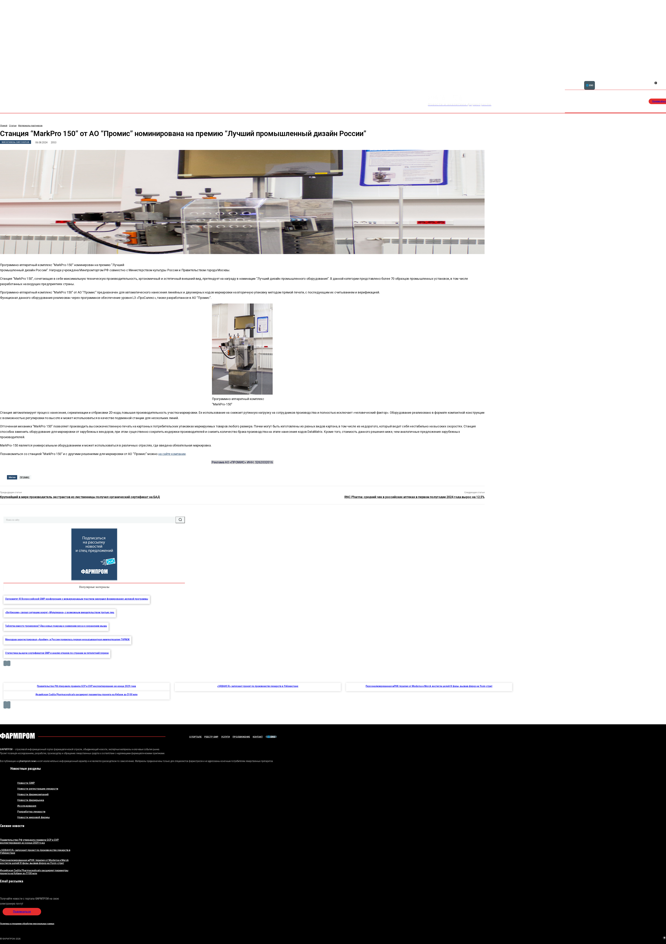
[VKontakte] (656, 938)
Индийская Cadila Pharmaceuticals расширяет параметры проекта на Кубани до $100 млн (87, 694)
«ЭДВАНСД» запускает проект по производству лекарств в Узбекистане (257, 686)
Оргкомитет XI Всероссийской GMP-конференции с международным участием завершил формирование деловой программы (76, 598)
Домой (3, 125)
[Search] (180, 520)
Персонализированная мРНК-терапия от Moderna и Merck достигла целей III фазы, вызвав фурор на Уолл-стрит (429, 686)
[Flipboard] (656, 79)
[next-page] (8, 663)
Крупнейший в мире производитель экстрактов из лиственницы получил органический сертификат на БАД (80, 497)
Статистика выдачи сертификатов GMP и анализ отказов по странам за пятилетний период (57, 653)
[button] (643, 81)
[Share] (660, 79)
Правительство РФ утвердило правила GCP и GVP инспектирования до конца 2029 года (86, 686)
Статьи (12, 125)
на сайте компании (172, 454)
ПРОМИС (24, 477)
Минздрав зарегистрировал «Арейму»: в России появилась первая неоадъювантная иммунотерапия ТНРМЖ (67, 639)
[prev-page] (5, 663)
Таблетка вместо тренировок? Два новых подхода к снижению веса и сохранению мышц (56, 625)
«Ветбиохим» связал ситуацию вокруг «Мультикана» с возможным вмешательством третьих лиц (59, 612)
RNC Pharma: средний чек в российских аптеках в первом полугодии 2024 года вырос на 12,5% (414, 497)
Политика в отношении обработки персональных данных (27, 923)
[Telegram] (648, 938)
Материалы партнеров (30, 125)
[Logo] (17, 736)
